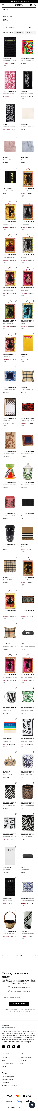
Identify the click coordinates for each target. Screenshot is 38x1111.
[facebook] (18, 1047)
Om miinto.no (6, 1057)
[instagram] (3, 1047)
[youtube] (13, 1047)
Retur (21, 1063)
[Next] (32, 955)
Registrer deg (19, 1004)
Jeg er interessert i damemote (20, 987)
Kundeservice (24, 1060)
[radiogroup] (19, 989)
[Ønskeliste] (31, 5)
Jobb (3, 1060)
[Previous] (6, 955)
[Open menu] (3, 5)
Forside (4, 16)
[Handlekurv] (35, 5)
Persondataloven (7, 1079)
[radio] (9, 987)
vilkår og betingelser (27, 1009)
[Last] (35, 955)
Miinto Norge (9, 1027)
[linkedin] (8, 1047)
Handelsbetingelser (8, 1076)
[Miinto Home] (19, 5)
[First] (3, 955)
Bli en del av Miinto (8, 1063)
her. (29, 1011)
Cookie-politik (6, 1082)
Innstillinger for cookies (9, 1085)
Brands (4, 1066)
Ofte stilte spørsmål (26, 1057)
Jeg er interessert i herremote (20, 991)
